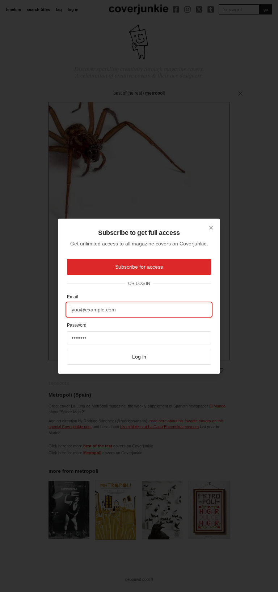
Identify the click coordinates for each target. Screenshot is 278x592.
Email (72, 296)
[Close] (211, 228)
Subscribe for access (139, 267)
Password (77, 325)
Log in (139, 357)
